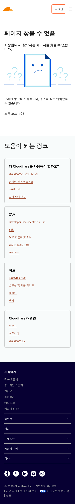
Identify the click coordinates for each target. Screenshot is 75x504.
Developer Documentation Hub (27, 222)
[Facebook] (7, 474)
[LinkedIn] (25, 474)
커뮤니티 (14, 333)
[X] (16, 474)
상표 (8, 495)
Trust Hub (15, 189)
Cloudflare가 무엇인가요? (23, 173)
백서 (11, 300)
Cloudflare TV (17, 340)
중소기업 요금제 (13, 385)
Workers (14, 252)
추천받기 (9, 396)
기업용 (8, 391)
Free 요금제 (11, 379)
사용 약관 (11, 491)
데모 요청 (9, 402)
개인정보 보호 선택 (58, 491)
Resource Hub (17, 277)
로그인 (58, 9)
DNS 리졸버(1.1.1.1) (20, 237)
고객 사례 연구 (17, 196)
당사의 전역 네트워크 (21, 181)
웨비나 (13, 292)
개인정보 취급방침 (46, 486)
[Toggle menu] (70, 9)
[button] (37, 70)
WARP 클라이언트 (19, 244)
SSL (11, 229)
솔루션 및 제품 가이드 (21, 285)
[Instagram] (42, 474)
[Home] (8, 9)
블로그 (13, 325)
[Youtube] (33, 474)
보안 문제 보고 (28, 491)
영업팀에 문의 (12, 408)
